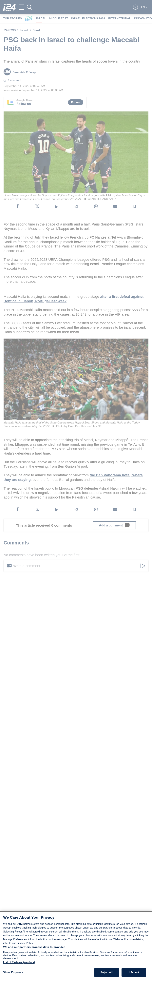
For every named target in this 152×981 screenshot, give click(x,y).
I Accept (134, 972)
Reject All (106, 972)
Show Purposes (13, 972)
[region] (76, 946)
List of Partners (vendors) (19, 962)
